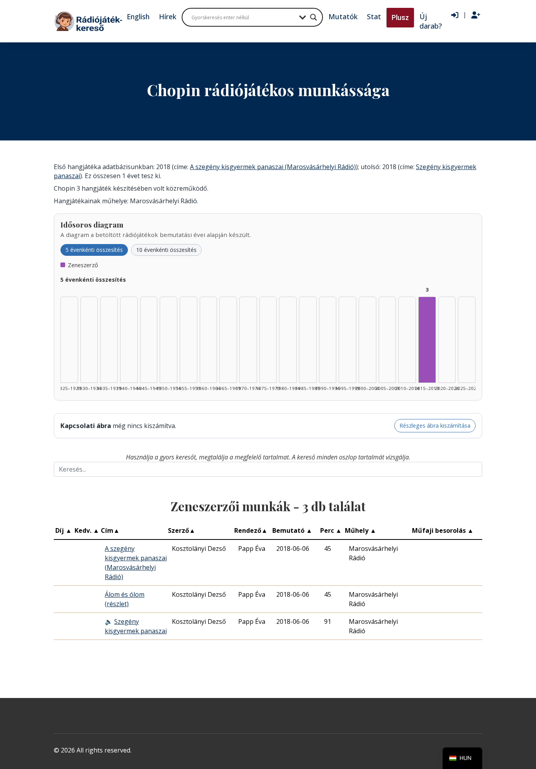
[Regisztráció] (475, 15)
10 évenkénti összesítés (166, 249)
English (138, 16)
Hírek (167, 16)
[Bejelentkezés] (454, 15)
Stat (374, 16)
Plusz (400, 17)
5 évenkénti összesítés (94, 249)
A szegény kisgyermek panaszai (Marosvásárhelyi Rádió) (273, 166)
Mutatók (342, 16)
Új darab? (430, 21)
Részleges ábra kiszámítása (434, 425)
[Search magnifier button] (313, 17)
